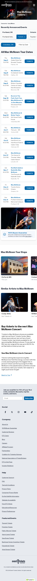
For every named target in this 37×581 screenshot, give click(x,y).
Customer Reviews (8, 432)
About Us (5, 424)
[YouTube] (25, 412)
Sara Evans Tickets (8, 538)
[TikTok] (31, 412)
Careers (4, 443)
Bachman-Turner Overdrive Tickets (13, 542)
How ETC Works (7, 504)
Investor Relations (7, 466)
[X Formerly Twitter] (12, 412)
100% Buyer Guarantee (9, 428)
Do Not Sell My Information (10, 496)
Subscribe (29, 398)
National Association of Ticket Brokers (14, 458)
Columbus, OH (8, 45)
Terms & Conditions (8, 485)
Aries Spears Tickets (8, 549)
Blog (3, 439)
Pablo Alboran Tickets (9, 531)
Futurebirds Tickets (8, 546)
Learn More (28, 236)
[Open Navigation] (34, 5)
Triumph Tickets (7, 523)
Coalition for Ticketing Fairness (12, 454)
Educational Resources (9, 507)
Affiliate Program (7, 447)
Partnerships (6, 451)
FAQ (3, 481)
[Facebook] (5, 412)
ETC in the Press (7, 462)
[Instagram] (18, 412)
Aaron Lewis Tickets (8, 534)
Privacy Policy (6, 489)
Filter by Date (23, 45)
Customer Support (8, 477)
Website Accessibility (9, 500)
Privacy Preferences (8, 511)
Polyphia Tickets (7, 527)
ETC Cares (5, 436)
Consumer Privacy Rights (10, 492)
